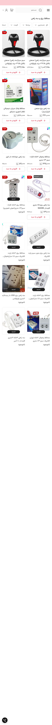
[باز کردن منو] (48, 10)
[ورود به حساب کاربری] (5, 10)
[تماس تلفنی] (4, 720)
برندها (28, 25)
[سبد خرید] (11, 10)
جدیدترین (41, 25)
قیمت (16, 25)
